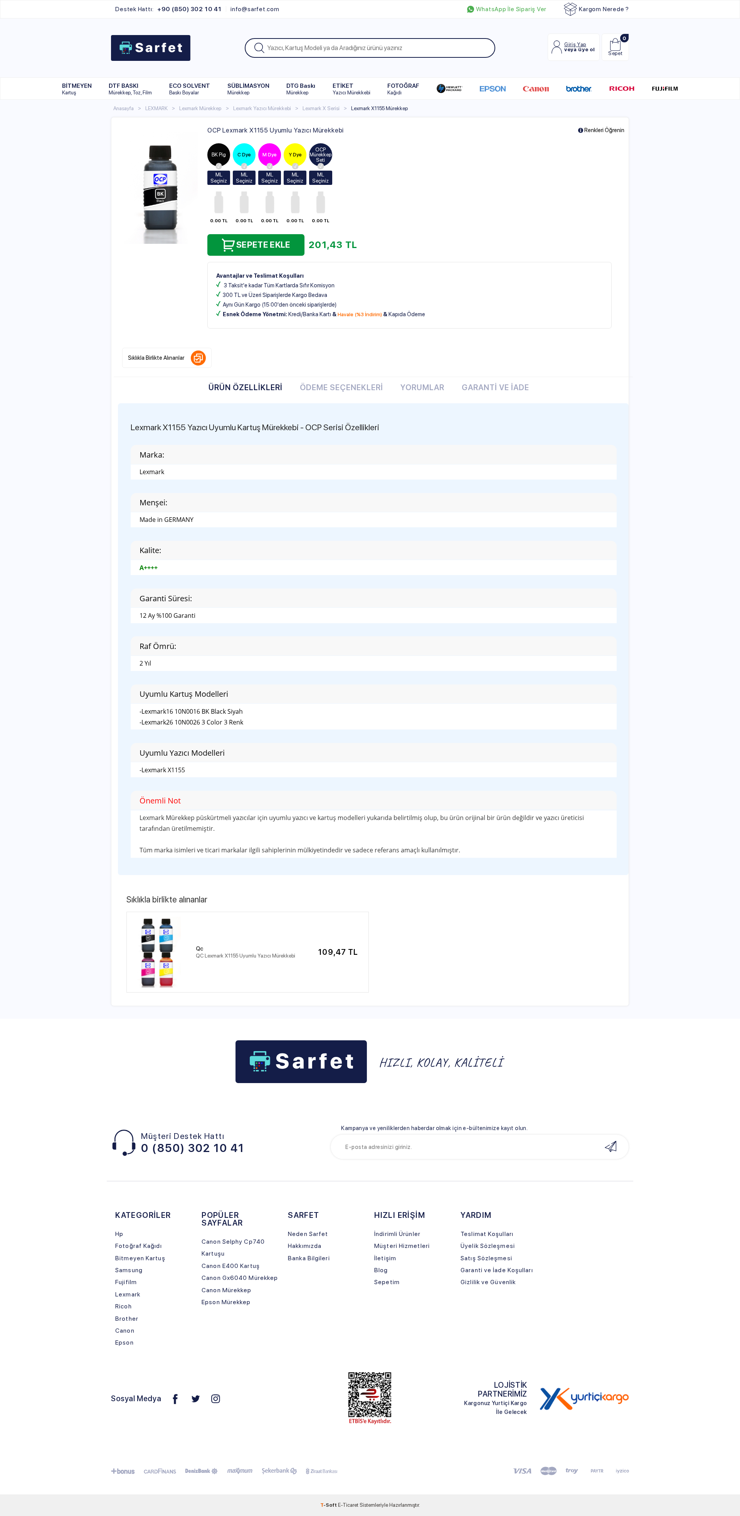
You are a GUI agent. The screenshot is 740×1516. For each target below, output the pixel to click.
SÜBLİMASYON (248, 89)
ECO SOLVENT (189, 89)
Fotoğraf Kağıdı (138, 1245)
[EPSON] (493, 88)
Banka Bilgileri (309, 1258)
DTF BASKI (130, 89)
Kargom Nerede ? (604, 9)
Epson (124, 1342)
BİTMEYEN (77, 89)
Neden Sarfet (308, 1234)
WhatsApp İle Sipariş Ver (511, 9)
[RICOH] (622, 88)
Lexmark (127, 1294)
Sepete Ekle (263, 245)
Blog (381, 1270)
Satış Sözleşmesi (486, 1258)
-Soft (329, 1505)
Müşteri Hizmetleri (402, 1245)
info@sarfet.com (254, 9)
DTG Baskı (300, 89)
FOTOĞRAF (403, 89)
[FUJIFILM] (665, 88)
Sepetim (387, 1282)
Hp (119, 1234)
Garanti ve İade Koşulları (497, 1270)
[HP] (449, 88)
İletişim (385, 1258)
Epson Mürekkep (226, 1302)
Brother (126, 1318)
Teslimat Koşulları (487, 1234)
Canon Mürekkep (226, 1290)
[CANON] (536, 88)
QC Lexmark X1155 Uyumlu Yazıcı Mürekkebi (245, 956)
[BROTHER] (579, 88)
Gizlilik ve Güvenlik (488, 1282)
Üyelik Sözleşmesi (488, 1245)
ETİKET (351, 89)
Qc (199, 948)
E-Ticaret (348, 1505)
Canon (125, 1330)
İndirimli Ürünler (397, 1234)
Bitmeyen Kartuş (140, 1258)
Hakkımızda (304, 1245)
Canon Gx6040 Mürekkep (240, 1277)
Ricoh (123, 1306)
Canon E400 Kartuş (231, 1265)
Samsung (129, 1270)
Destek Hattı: (168, 9)
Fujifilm (126, 1282)
